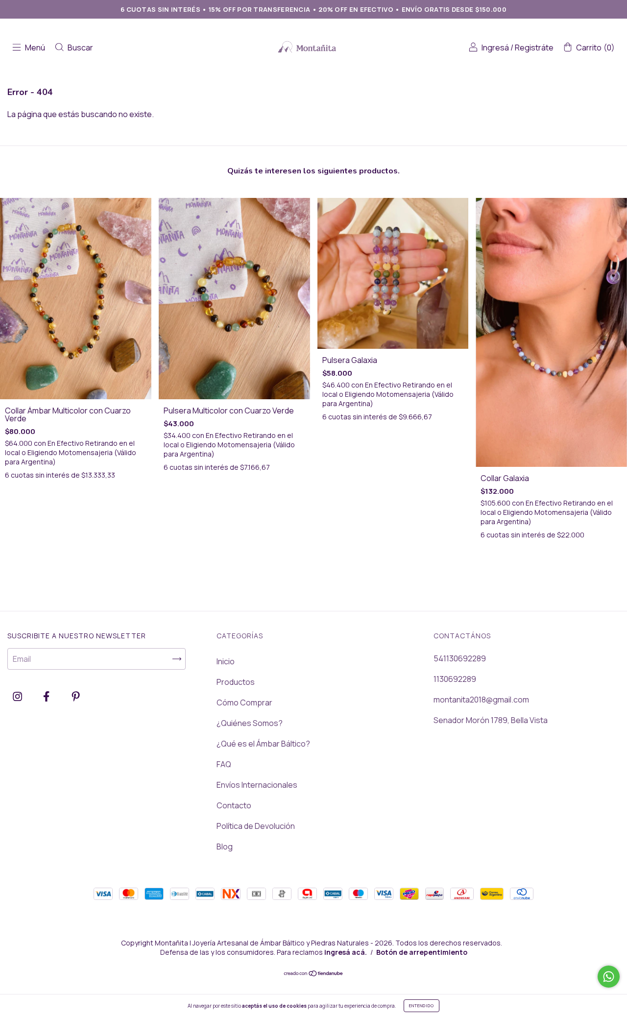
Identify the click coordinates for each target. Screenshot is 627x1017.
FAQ (224, 764)
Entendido (421, 1005)
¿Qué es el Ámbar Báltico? (263, 743)
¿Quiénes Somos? (250, 723)
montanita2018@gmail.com (481, 699)
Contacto (234, 805)
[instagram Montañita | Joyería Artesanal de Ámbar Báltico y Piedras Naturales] (18, 696)
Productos (236, 682)
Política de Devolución (256, 826)
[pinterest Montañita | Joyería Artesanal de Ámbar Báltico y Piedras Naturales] (76, 696)
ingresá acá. (345, 952)
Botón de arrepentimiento (421, 952)
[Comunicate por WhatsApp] (609, 977)
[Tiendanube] (313, 974)
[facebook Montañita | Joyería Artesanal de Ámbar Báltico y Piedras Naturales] (47, 696)
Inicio (226, 661)
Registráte (534, 47)
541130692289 (460, 658)
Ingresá (495, 47)
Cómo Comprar (244, 702)
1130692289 (455, 679)
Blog (225, 846)
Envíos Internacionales (257, 784)
